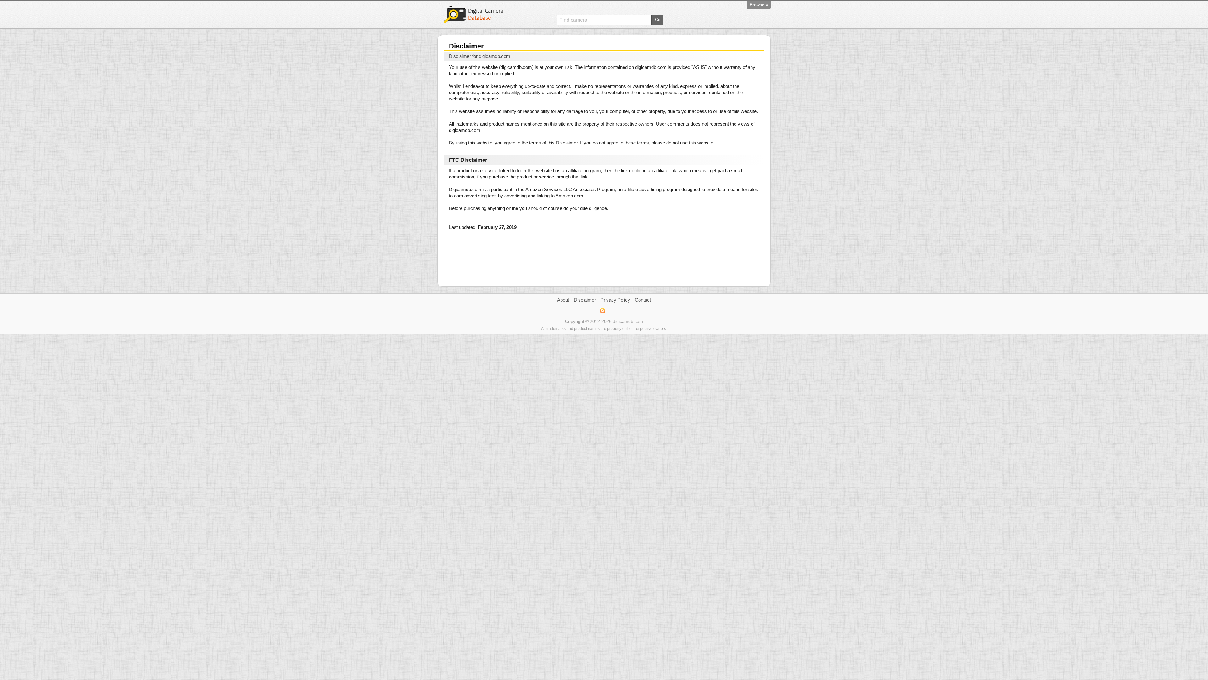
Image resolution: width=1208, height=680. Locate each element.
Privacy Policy (615, 300)
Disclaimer (585, 300)
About (563, 300)
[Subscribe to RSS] (602, 311)
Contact (643, 300)
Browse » (759, 4)
